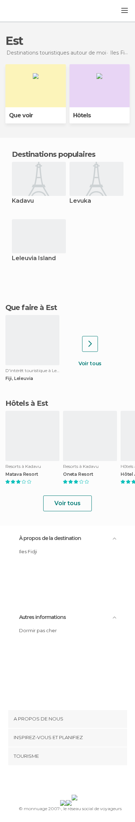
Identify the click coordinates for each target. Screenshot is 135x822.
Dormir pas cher (38, 630)
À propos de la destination (50, 538)
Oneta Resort (78, 474)
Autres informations (42, 617)
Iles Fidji (28, 551)
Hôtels (82, 115)
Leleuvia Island (34, 258)
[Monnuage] (24, 11)
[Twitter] (65, 781)
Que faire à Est (31, 307)
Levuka (80, 201)
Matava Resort (21, 474)
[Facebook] (56, 781)
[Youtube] (84, 781)
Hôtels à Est (26, 403)
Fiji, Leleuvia (19, 378)
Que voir (21, 115)
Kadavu (23, 201)
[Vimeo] (74, 781)
